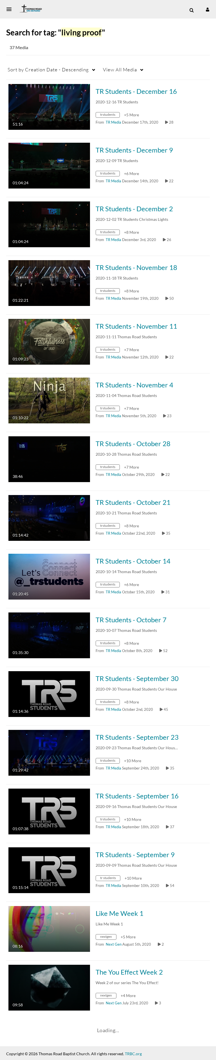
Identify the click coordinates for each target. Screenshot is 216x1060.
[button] (10, 9)
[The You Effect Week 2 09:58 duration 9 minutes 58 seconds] (49, 987)
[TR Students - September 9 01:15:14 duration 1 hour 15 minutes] (49, 869)
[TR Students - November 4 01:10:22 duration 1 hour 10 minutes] (49, 400)
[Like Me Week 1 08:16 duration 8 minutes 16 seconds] (49, 928)
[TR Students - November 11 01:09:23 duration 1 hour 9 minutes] (49, 341)
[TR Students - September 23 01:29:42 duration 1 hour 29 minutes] (49, 752)
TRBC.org (133, 1053)
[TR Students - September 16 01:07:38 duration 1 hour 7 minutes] (49, 811)
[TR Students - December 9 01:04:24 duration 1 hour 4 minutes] (49, 165)
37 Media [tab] (19, 47)
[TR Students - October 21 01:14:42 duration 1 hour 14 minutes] (49, 517)
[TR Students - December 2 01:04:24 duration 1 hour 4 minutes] (49, 223)
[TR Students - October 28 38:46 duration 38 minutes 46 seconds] (49, 458)
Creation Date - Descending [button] (48, 69)
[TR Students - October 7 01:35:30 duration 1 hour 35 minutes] (49, 634)
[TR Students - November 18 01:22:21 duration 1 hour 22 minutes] (49, 282)
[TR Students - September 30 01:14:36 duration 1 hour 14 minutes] (49, 693)
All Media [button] (120, 69)
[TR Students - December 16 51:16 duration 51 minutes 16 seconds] (49, 106)
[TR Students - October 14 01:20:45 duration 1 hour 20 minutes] (49, 576)
